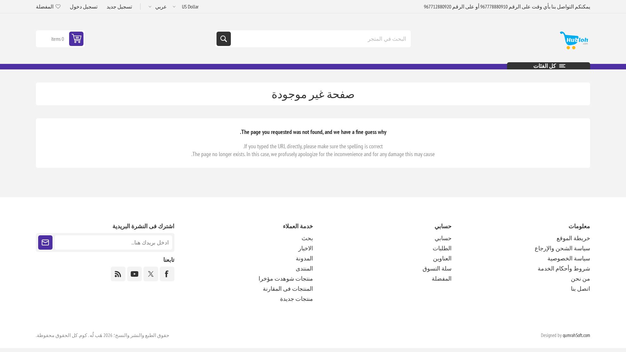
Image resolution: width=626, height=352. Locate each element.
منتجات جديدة (296, 298)
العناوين (442, 258)
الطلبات (442, 248)
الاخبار (305, 248)
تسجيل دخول (83, 6)
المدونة (304, 258)
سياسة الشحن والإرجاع (562, 248)
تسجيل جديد (119, 6)
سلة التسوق (437, 268)
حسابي (443, 238)
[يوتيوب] (134, 274)
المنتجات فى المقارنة (288, 288)
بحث (223, 39)
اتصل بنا (580, 288)
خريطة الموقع (573, 238)
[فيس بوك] (167, 274)
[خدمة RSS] (118, 274)
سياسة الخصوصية (568, 258)
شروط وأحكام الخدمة (564, 268)
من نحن (580, 278)
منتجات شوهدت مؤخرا (286, 278)
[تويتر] (150, 274)
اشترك (45, 242)
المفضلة (442, 278)
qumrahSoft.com (576, 335)
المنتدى (304, 268)
